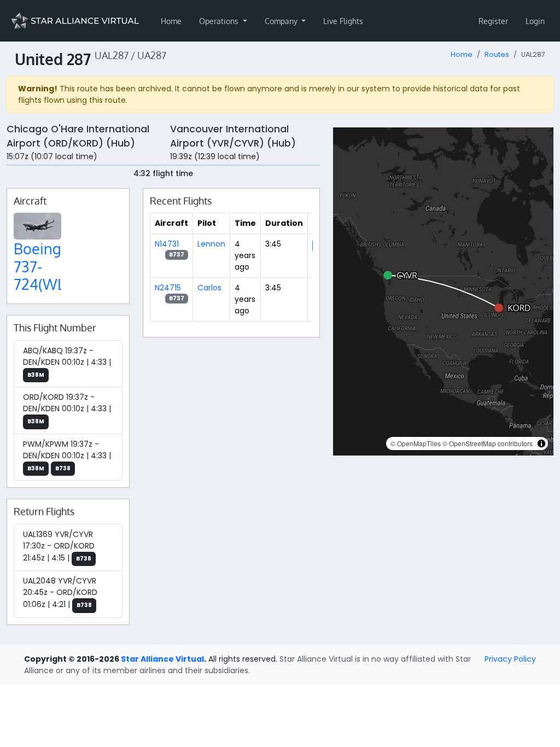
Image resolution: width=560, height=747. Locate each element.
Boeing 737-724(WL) (41, 266)
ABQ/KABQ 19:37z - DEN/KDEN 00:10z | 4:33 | (67, 362)
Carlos (209, 287)
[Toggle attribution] (541, 443)
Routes (497, 54)
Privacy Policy (510, 658)
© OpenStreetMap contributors (487, 443)
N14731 (167, 243)
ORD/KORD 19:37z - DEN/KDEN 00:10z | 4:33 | (67, 408)
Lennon (211, 243)
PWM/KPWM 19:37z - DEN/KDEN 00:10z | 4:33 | (67, 455)
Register (493, 21)
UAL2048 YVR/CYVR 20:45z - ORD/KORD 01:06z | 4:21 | (60, 592)
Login (535, 21)
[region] (443, 291)
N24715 (168, 287)
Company (282, 21)
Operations (220, 21)
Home (171, 21)
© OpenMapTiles (415, 443)
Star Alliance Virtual (162, 658)
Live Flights (343, 21)
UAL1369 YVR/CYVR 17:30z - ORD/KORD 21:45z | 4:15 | (59, 546)
